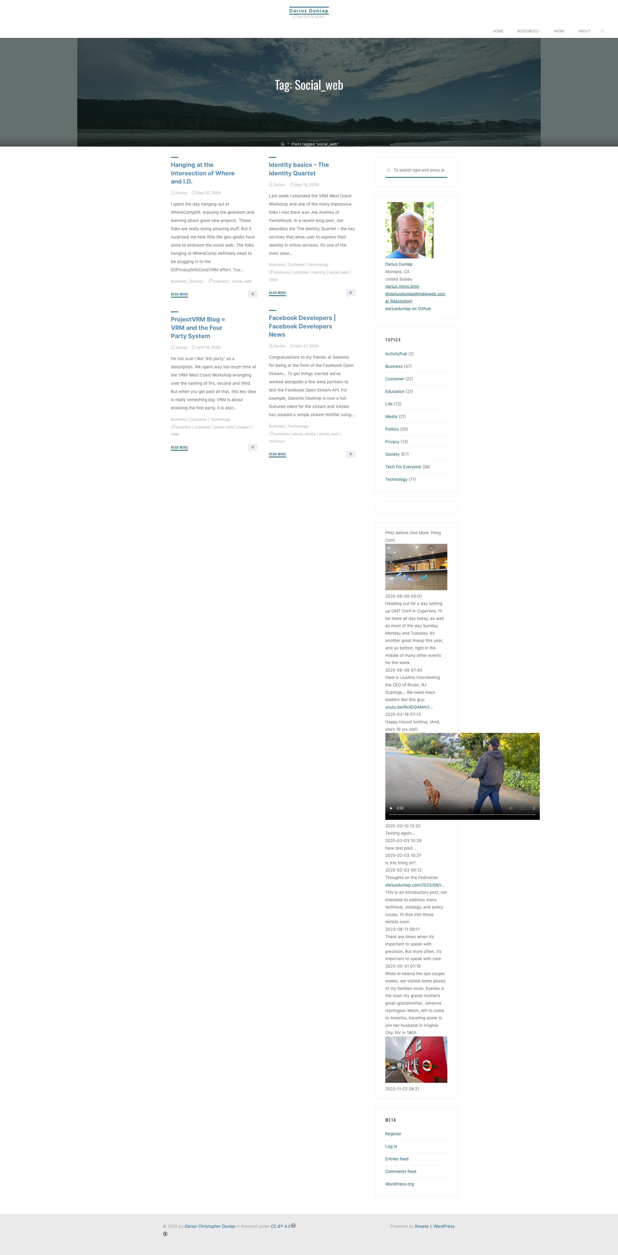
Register (393, 1133)
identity (319, 272)
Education (395, 391)
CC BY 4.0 (281, 1226)
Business (179, 281)
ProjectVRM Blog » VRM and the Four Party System (198, 328)
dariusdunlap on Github (408, 308)
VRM (273, 279)
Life (389, 404)
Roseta (421, 1226)
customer (301, 272)
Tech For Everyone (403, 466)
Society (196, 281)
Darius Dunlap (309, 10)
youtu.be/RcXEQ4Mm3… (409, 707)
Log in (391, 1146)
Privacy (392, 441)
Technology (318, 264)
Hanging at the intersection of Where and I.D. (203, 173)
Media (391, 416)
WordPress (444, 1226)
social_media (304, 434)
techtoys (277, 441)
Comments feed (400, 1171)
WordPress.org (399, 1184)
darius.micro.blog (402, 286)
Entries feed (397, 1158)
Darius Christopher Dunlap (210, 1226)
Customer (296, 264)
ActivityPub (396, 353)
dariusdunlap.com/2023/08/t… (414, 885)
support (244, 427)
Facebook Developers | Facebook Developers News (302, 326)
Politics (392, 429)
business (220, 281)
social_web (241, 281)
